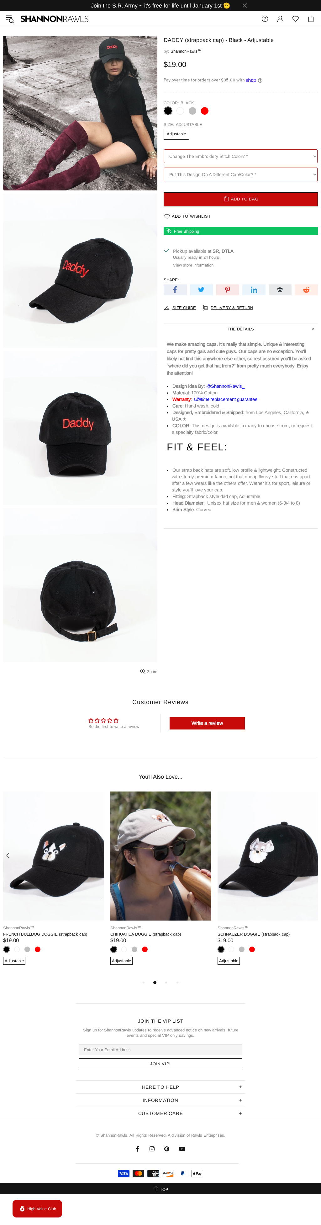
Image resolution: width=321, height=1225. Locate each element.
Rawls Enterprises (207, 1135)
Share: (171, 280)
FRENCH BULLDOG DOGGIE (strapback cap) (45, 934)
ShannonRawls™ (54, 19)
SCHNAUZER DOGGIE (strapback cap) (254, 934)
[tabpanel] (53, 885)
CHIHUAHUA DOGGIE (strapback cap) (145, 934)
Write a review (207, 723)
